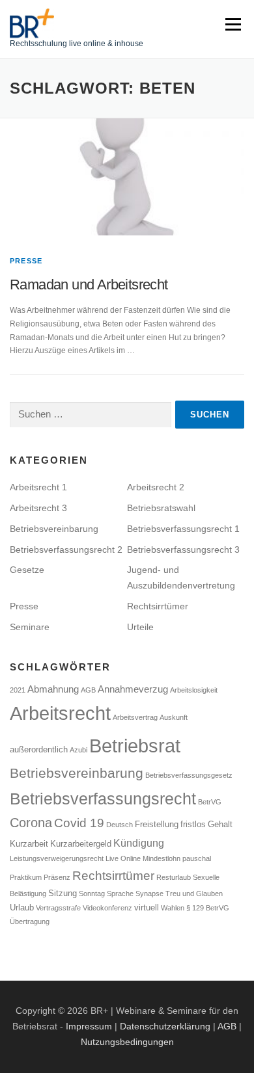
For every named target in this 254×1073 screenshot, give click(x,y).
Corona (31, 822)
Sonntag (92, 893)
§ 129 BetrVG (207, 908)
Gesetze (27, 569)
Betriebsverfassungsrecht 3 (183, 549)
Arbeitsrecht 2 (155, 487)
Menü (231, 24)
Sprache (120, 893)
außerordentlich (39, 749)
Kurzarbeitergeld (80, 844)
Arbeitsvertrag (135, 717)
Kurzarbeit (29, 844)
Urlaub (22, 907)
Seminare (29, 627)
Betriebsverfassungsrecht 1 (183, 528)
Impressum (89, 1026)
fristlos (193, 824)
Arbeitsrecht (60, 713)
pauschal (196, 858)
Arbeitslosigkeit (194, 690)
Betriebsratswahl (161, 508)
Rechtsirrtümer (157, 606)
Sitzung (62, 893)
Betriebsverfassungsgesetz (189, 775)
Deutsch (119, 824)
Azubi (78, 750)
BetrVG (209, 802)
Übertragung (29, 921)
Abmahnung (53, 689)
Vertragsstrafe (58, 908)
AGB (88, 690)
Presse (26, 261)
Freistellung (156, 824)
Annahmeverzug (133, 689)
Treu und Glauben (194, 893)
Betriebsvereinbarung (54, 528)
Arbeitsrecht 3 (38, 508)
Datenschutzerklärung (165, 1026)
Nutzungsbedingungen (127, 1042)
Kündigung (138, 843)
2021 (17, 690)
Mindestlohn (161, 858)
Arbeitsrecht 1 (38, 487)
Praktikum (26, 877)
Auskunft (174, 717)
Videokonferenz (107, 908)
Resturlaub (173, 877)
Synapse (149, 893)
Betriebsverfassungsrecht (103, 798)
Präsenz (57, 877)
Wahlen (172, 908)
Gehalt (220, 824)
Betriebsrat (134, 745)
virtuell (146, 907)
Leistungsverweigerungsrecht (57, 858)
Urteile (140, 627)
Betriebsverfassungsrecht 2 (66, 549)
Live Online (123, 858)
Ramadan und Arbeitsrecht (89, 284)
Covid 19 (79, 823)
